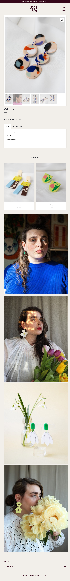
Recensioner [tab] (17, 126)
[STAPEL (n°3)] (19, 183)
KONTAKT (7, 561)
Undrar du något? (9, 566)
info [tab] (7, 126)
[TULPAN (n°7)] (51, 183)
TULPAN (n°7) (51, 205)
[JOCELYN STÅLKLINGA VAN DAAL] (33, 9)
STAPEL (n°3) (19, 205)
